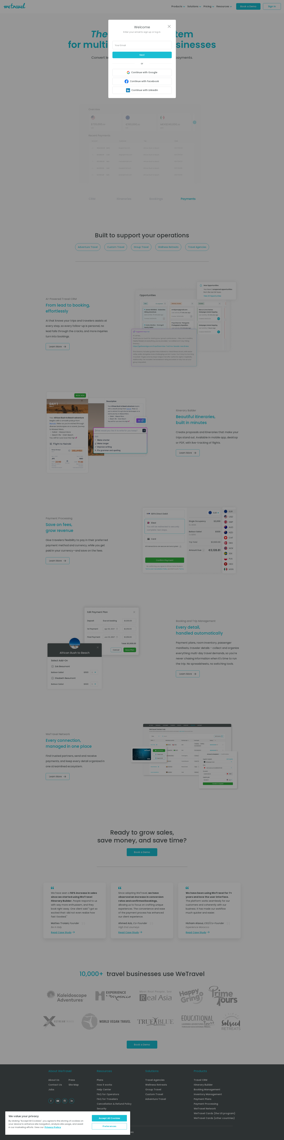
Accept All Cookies (109, 1118)
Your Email (120, 45)
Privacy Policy (53, 1127)
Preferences (109, 1126)
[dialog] (142, 570)
